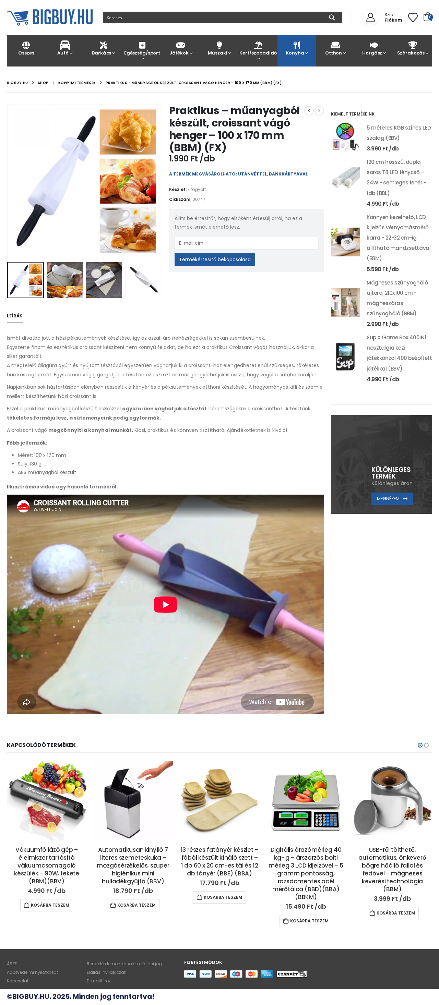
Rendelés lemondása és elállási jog (124, 964)
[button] (8, 182)
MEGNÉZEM (389, 498)
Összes (26, 53)
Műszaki (217, 53)
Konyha (295, 53)
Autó (62, 53)
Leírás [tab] (15, 316)
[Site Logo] (50, 17)
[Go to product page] (345, 137)
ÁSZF (12, 964)
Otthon (333, 53)
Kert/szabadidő (257, 53)
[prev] (309, 111)
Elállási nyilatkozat (106, 972)
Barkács (101, 53)
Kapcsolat (17, 981)
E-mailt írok (99, 981)
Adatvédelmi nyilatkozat (32, 972)
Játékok (179, 53)
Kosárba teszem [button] (50, 905)
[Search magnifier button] (332, 17)
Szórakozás (411, 53)
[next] (319, 111)
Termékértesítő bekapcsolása (215, 259)
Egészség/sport (142, 53)
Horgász (372, 53)
